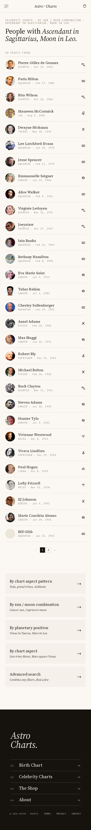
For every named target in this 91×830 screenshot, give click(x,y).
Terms (47, 814)
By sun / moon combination (59, 20)
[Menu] (6, 6)
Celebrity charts (19, 20)
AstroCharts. (24, 740)
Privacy (61, 814)
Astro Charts (45, 6)
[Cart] (85, 6)
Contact (76, 814)
